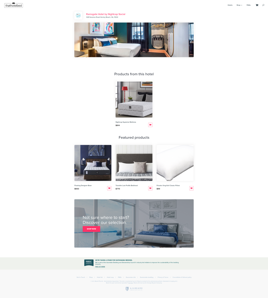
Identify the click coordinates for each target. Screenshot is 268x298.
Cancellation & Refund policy (182, 277)
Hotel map (110, 277)
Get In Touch (81, 277)
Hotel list (100, 277)
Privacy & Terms (163, 277)
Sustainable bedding (146, 277)
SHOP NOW (91, 229)
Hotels (230, 5)
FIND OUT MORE (100, 266)
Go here (130, 283)
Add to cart (150, 125)
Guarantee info (131, 277)
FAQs (249, 5)
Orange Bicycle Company (154, 283)
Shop (238, 5)
